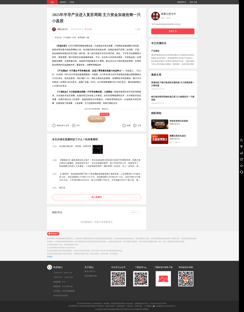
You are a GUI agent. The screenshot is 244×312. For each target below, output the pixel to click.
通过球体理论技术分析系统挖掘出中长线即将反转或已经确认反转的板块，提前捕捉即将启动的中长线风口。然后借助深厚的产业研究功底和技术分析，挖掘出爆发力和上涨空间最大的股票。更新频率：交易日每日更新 (172, 59)
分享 (139, 125)
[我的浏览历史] (241, 159)
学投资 (72, 2)
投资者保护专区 (91, 276)
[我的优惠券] (241, 146)
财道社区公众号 (63, 125)
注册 (195, 2)
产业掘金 (155, 51)
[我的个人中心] (241, 140)
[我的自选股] (241, 152)
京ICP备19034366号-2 (84, 303)
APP (78, 125)
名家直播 (63, 2)
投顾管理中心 (181, 2)
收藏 (128, 125)
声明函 (49, 257)
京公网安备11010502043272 (165, 306)
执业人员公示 (90, 271)
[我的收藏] (241, 165)
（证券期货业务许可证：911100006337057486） (150, 303)
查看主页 (173, 31)
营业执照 (130, 303)
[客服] (241, 171)
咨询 (63, 282)
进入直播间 (97, 197)
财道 (52, 2)
